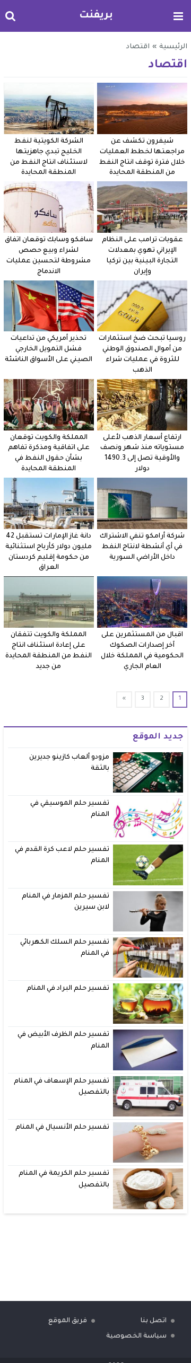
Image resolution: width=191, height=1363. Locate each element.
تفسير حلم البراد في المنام (68, 988)
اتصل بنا (154, 1321)
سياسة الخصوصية (136, 1336)
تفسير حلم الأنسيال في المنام (62, 1127)
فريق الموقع (67, 1321)
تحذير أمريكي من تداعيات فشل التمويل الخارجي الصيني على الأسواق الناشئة (48, 349)
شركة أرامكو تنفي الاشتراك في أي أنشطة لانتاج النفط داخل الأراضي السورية (142, 547)
